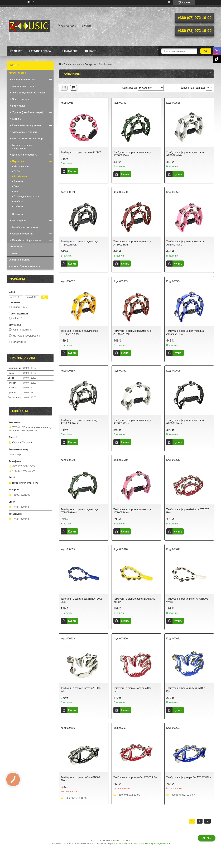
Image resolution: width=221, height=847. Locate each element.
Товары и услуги (73, 64)
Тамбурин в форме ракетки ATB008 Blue (81, 600)
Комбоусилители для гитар (27, 138)
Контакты (91, 51)
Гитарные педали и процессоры (23, 146)
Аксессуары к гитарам (24, 132)
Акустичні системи (22, 233)
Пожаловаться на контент (124, 844)
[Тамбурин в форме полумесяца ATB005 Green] (84, 485)
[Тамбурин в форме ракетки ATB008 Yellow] (136, 575)
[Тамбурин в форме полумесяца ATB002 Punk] (189, 218)
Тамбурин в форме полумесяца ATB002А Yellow (79, 332)
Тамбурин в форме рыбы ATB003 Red (135, 777)
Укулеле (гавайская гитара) (27, 112)
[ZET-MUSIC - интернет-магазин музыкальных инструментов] (29, 25)
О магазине (70, 51)
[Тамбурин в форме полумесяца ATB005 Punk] (136, 485)
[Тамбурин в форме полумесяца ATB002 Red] (136, 218)
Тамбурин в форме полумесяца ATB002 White (185, 154)
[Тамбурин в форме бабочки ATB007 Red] (189, 485)
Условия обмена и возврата (24, 266)
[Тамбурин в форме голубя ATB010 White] (84, 664)
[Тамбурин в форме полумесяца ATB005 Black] (189, 396)
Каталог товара (40, 51)
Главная (16, 51)
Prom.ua (126, 840)
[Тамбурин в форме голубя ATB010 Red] (136, 664)
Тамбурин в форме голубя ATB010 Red (133, 689)
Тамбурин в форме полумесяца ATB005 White (132, 422)
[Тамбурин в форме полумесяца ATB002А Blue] (189, 307)
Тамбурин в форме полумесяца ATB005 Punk (132, 511)
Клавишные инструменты (26, 125)
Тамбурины (20, 176)
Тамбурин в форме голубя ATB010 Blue (186, 689)
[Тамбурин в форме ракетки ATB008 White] (189, 575)
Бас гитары (18, 105)
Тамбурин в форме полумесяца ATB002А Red (132, 332)
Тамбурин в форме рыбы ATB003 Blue (188, 777)
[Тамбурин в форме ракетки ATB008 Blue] (84, 575)
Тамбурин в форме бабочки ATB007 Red (187, 511)
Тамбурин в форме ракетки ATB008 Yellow (134, 600)
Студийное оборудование (26, 240)
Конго (17, 191)
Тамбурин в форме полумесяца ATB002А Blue (185, 332)
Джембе (18, 181)
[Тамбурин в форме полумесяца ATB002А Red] (136, 307)
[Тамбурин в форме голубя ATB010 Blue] (189, 664)
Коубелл (18, 201)
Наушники (17, 214)
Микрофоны (19, 220)
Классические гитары (24, 79)
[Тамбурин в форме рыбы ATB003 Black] (84, 753)
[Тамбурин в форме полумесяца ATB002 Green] (136, 128)
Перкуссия (91, 64)
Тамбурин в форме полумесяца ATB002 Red (132, 243)
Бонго (17, 186)
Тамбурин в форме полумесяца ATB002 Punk (185, 243)
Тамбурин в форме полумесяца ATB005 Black (185, 422)
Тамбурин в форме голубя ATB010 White (81, 689)
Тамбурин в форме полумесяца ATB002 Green (132, 154)
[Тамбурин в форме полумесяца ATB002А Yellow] (84, 307)
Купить (72, 171)
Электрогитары (20, 99)
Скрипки (16, 118)
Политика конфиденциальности (154, 844)
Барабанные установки (25, 227)
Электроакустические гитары (28, 92)
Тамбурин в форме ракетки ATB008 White (187, 600)
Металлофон (21, 166)
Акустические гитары (24, 86)
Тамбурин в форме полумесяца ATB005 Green (79, 511)
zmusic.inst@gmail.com (25, 482)
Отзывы (13, 253)
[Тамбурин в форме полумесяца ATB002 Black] (84, 218)
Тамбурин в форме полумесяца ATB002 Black (79, 243)
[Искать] (205, 51)
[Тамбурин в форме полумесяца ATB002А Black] (84, 396)
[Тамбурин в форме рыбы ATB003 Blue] (189, 753)
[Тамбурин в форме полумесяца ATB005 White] (136, 396)
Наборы (18, 206)
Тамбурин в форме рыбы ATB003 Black (80, 779)
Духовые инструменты (24, 154)
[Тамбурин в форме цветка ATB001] (84, 128)
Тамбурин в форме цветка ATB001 (81, 152)
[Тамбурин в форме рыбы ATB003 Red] (136, 753)
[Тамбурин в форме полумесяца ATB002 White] (189, 128)
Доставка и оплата (19, 259)
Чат (209, 838)
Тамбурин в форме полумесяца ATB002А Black (79, 422)
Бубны (17, 171)
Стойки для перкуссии (26, 196)
